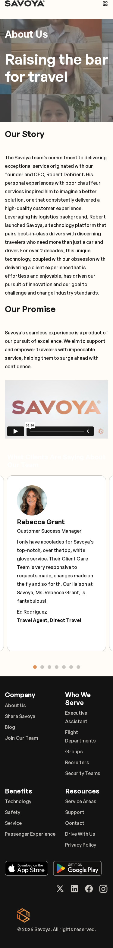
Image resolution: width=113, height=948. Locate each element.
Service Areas (80, 801)
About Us (15, 705)
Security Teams (82, 773)
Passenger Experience (30, 834)
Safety (12, 812)
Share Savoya (20, 716)
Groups (74, 752)
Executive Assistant (76, 717)
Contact (74, 823)
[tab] (35, 667)
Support (74, 812)
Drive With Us (80, 834)
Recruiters (77, 762)
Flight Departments (80, 736)
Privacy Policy (80, 845)
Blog (10, 727)
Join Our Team (21, 738)
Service (13, 823)
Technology (18, 801)
